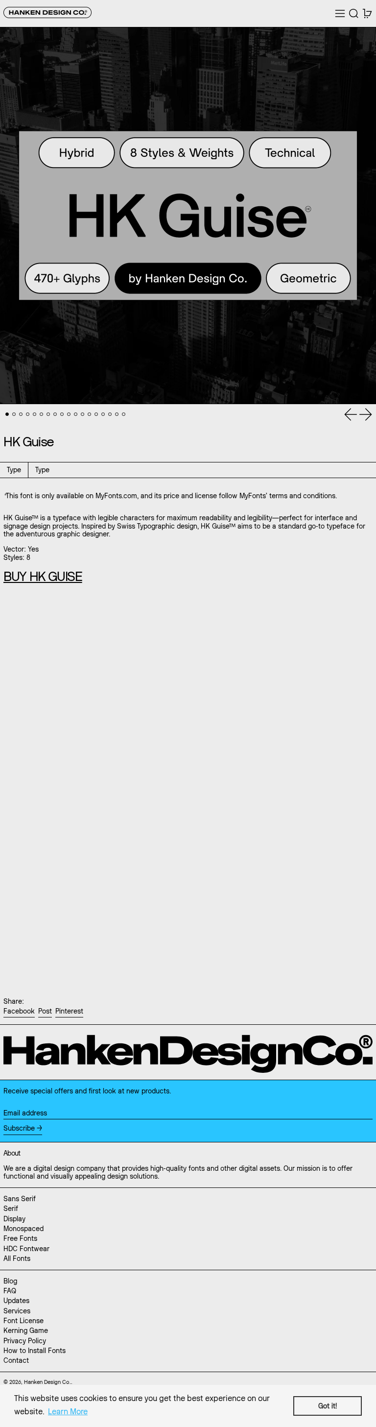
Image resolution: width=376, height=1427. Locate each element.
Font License (23, 1320)
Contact (16, 1360)
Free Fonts (20, 1238)
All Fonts (16, 1258)
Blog (10, 1281)
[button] (354, 13)
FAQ (9, 1290)
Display (14, 1218)
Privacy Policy (24, 1340)
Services (16, 1310)
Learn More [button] (68, 1411)
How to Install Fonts (34, 1350)
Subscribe (19, 1128)
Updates (16, 1300)
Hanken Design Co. (47, 1382)
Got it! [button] (327, 1406)
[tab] (7, 414)
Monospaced (23, 1228)
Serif (10, 1208)
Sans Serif (19, 1198)
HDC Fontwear (26, 1248)
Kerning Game (25, 1330)
